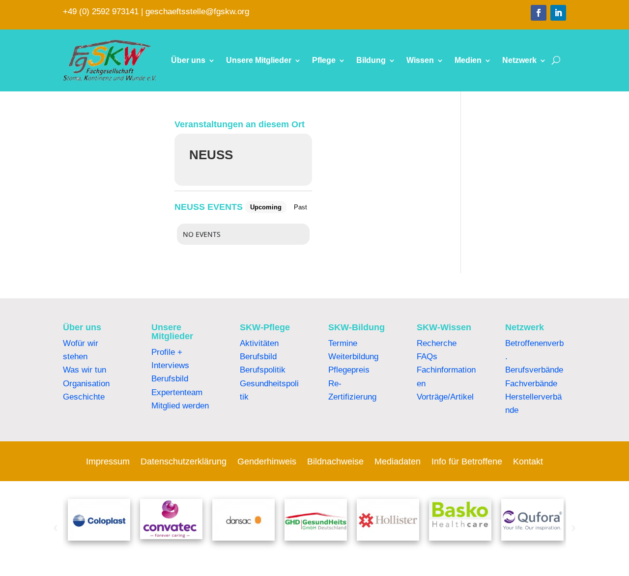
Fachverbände (531, 383)
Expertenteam (176, 392)
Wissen (420, 60)
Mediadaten (397, 462)
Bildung (371, 60)
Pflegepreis (349, 369)
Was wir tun (84, 369)
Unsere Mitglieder (258, 60)
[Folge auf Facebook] (538, 13)
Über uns (188, 60)
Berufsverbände (534, 369)
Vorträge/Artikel (445, 397)
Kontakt (528, 462)
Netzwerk (519, 60)
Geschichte (84, 397)
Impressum (108, 462)
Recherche (437, 343)
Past (300, 207)
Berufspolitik (263, 369)
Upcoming (266, 207)
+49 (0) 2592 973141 (101, 11)
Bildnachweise (335, 462)
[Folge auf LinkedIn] (558, 13)
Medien (468, 60)
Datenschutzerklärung (184, 462)
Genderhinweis (266, 462)
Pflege (324, 60)
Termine (342, 343)
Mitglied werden (180, 405)
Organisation (86, 383)
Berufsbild (169, 378)
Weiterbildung (353, 356)
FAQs (427, 356)
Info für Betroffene (466, 462)
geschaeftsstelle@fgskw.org (197, 11)
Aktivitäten (259, 343)
